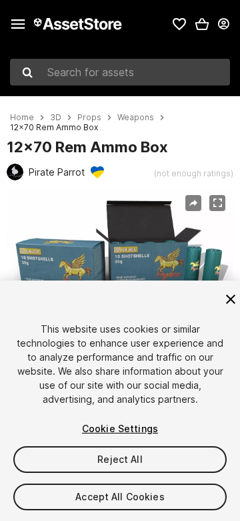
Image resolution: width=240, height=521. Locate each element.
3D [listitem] (55, 117)
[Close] (231, 299)
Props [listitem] (89, 117)
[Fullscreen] (217, 203)
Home (22, 117)
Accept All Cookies (120, 496)
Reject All (119, 459)
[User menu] (223, 24)
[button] (202, 24)
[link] (179, 24)
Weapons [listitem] (135, 117)
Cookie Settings (120, 428)
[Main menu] (18, 24)
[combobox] (120, 72)
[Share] (193, 203)
